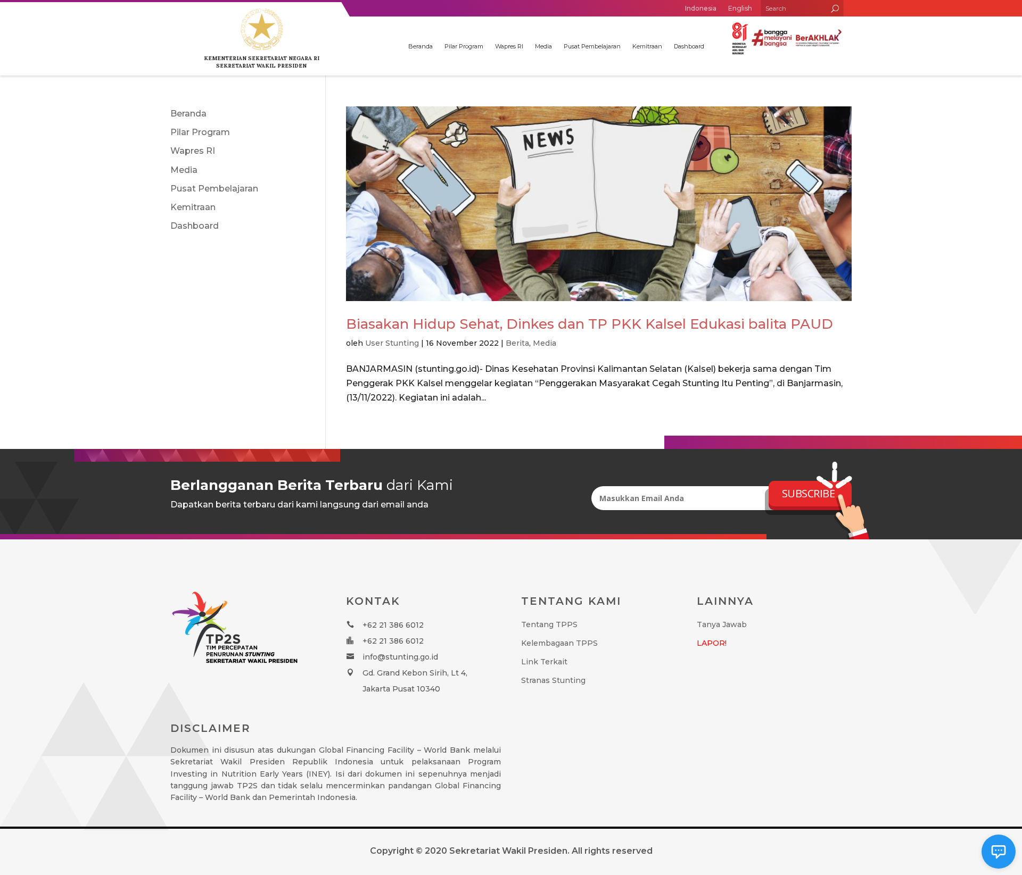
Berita (517, 343)
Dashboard (689, 46)
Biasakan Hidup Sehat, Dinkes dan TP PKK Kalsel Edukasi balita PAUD (589, 323)
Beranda (420, 46)
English (740, 8)
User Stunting (392, 343)
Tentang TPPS (549, 624)
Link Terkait (544, 661)
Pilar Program (463, 46)
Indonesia (700, 8)
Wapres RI (509, 46)
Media (543, 46)
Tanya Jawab (722, 624)
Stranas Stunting (553, 680)
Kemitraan (647, 46)
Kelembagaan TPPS (559, 643)
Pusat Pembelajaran (592, 46)
